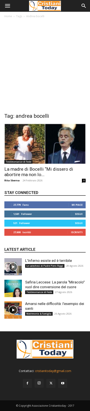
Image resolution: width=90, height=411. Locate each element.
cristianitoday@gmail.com (53, 371)
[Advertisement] (45, 66)
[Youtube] (62, 383)
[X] (51, 383)
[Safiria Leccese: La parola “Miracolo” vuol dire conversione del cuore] (13, 288)
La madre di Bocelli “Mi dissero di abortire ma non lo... (38, 172)
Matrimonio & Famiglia (38, 313)
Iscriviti (77, 232)
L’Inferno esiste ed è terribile (48, 260)
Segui (79, 214)
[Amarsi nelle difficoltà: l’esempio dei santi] (13, 310)
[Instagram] (39, 383)
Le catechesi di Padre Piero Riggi (44, 265)
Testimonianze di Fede (18, 161)
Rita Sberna (12, 180)
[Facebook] (27, 383)
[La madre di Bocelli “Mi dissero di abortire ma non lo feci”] (45, 144)
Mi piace (77, 204)
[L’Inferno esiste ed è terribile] (13, 267)
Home (8, 16)
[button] (7, 6)
